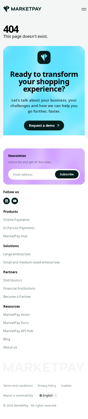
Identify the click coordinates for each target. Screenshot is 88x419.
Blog (6, 339)
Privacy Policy (47, 386)
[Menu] (84, 9)
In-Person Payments (19, 228)
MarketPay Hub (15, 236)
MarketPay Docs (16, 322)
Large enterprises (17, 254)
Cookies (66, 386)
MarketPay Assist (16, 314)
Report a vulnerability (18, 395)
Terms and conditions (18, 386)
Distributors (12, 280)
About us (10, 347)
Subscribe (67, 174)
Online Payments (16, 219)
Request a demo (42, 125)
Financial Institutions (19, 288)
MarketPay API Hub (18, 331)
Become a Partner (17, 296)
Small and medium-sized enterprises (31, 262)
